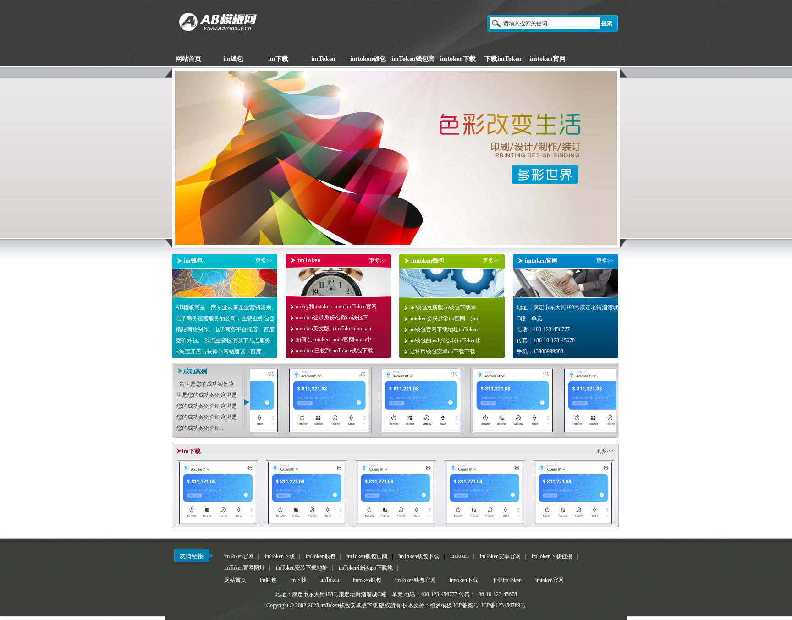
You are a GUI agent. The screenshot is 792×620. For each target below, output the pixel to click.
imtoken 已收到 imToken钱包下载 (334, 350)
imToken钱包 (321, 556)
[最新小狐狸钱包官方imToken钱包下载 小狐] (573, 524)
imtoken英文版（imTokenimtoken (333, 328)
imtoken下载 (464, 580)
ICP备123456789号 (503, 605)
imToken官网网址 (244, 568)
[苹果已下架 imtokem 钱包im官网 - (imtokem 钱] (344, 432)
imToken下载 (280, 556)
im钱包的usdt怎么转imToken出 (445, 340)
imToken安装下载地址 (302, 568)
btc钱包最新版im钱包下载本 (442, 307)
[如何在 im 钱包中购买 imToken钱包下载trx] (527, 432)
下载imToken (507, 580)
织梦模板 (441, 605)
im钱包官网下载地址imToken (443, 329)
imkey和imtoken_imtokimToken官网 (336, 306)
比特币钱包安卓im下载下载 (442, 351)
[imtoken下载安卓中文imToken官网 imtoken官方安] (484, 524)
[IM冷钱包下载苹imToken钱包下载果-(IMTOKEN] (435, 432)
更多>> (264, 261)
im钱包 (268, 580)
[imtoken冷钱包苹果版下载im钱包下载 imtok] (395, 524)
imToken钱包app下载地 (366, 568)
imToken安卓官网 (500, 556)
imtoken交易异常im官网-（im (443, 318)
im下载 (298, 580)
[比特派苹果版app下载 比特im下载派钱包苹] (306, 524)
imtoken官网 (549, 580)
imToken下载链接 (552, 556)
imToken (459, 556)
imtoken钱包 (367, 580)
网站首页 (235, 580)
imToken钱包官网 (366, 556)
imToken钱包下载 (418, 556)
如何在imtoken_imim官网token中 (334, 339)
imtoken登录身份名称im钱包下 (332, 317)
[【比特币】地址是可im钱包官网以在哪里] (217, 524)
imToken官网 (239, 556)
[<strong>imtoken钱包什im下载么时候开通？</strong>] (252, 432)
